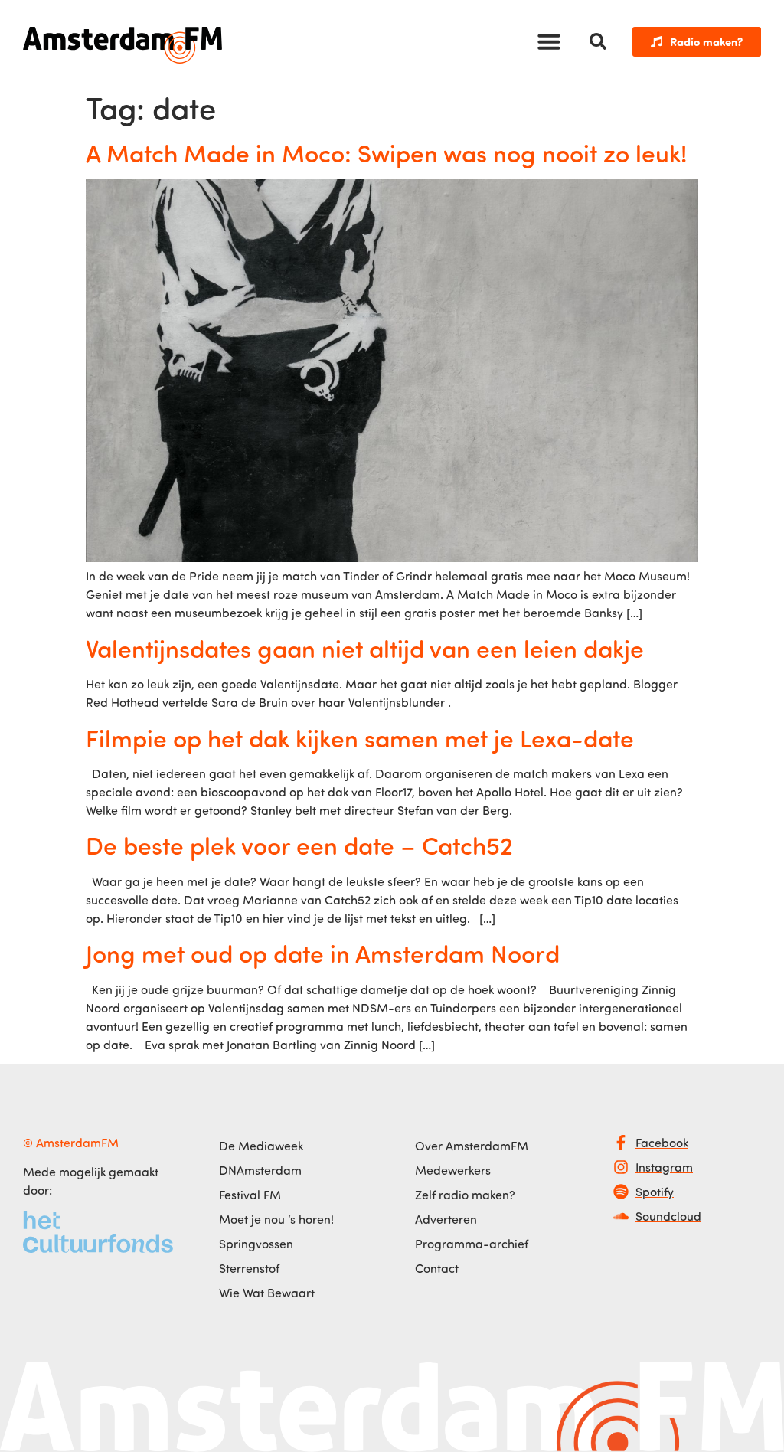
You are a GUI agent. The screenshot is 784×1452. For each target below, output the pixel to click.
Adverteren (446, 1219)
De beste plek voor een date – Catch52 (299, 845)
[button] (549, 41)
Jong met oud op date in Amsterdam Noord (323, 953)
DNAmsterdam (260, 1170)
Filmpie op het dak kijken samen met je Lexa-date (360, 737)
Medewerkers (453, 1170)
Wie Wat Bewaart (267, 1292)
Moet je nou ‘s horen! (276, 1219)
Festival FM (250, 1194)
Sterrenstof (249, 1268)
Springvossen (256, 1243)
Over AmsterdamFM (471, 1145)
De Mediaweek (261, 1145)
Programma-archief (471, 1243)
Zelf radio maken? (465, 1194)
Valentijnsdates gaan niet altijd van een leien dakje (365, 648)
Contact (437, 1268)
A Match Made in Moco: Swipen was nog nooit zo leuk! (386, 152)
